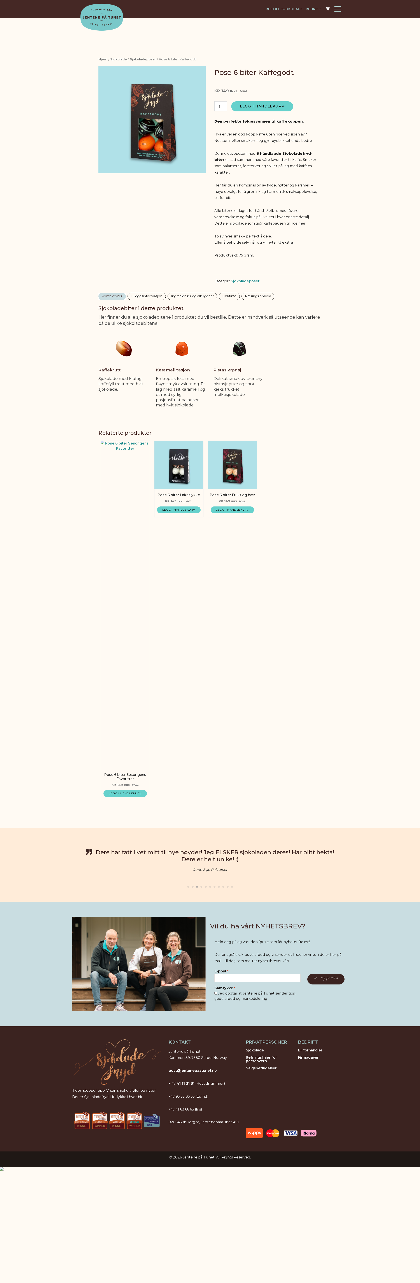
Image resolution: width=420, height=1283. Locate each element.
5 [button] (205, 885)
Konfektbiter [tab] (112, 296)
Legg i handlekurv (262, 106)
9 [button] (223, 885)
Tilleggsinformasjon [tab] (146, 296)
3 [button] (197, 885)
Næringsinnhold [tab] (258, 296)
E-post (221, 971)
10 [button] (227, 885)
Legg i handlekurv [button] (125, 793)
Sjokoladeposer (143, 59)
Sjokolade (118, 59)
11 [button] (232, 885)
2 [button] (192, 885)
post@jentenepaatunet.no (193, 1071)
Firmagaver (308, 1058)
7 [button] (214, 885)
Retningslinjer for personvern (261, 1059)
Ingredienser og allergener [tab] (192, 296)
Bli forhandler (310, 1050)
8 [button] (219, 885)
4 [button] (201, 885)
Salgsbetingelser (261, 1068)
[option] (210, 860)
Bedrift (313, 9)
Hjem (102, 59)
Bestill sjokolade (284, 9)
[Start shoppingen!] (328, 9)
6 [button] (210, 885)
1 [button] (188, 885)
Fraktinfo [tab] (229, 296)
